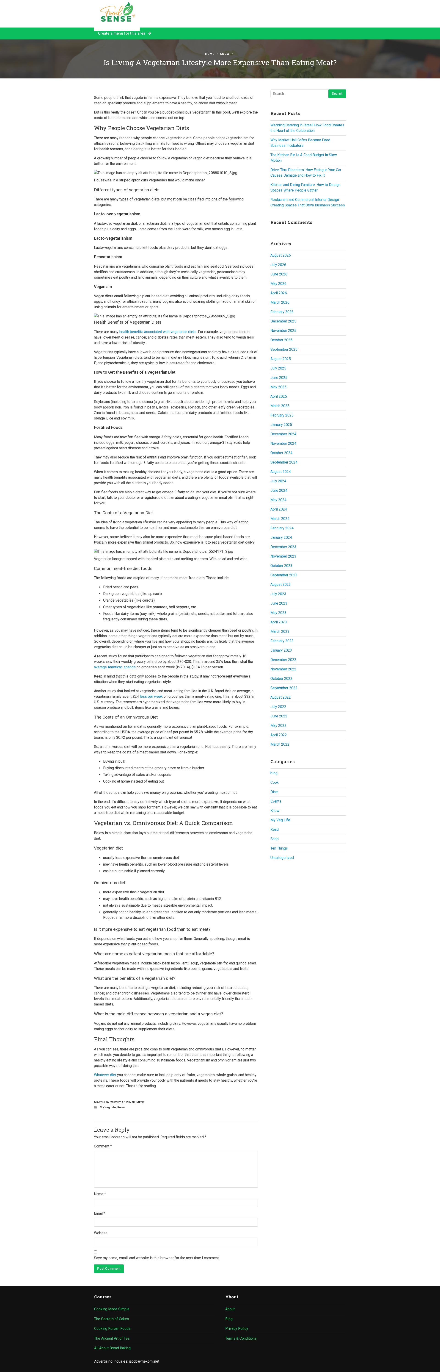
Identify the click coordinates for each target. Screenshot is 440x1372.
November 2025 (283, 330)
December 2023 (283, 547)
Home (209, 54)
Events (275, 801)
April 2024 (278, 509)
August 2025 (280, 359)
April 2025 (278, 396)
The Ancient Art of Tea (111, 1338)
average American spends (115, 667)
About (230, 1309)
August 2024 (280, 471)
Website (100, 1233)
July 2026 (278, 265)
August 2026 (280, 255)
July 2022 (278, 707)
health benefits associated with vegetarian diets (157, 332)
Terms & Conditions (241, 1338)
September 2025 (283, 349)
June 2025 (278, 377)
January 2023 (281, 650)
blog (274, 773)
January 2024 (281, 537)
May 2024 (278, 500)
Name (100, 1194)
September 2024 (283, 462)
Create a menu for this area (122, 33)
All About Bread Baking (112, 1348)
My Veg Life (108, 1107)
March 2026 (279, 302)
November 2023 (283, 556)
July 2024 (278, 481)
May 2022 (278, 725)
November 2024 (283, 443)
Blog (229, 1319)
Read (274, 829)
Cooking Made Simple (111, 1309)
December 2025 (283, 321)
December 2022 (283, 660)
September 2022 (283, 688)
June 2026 (278, 274)
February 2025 (282, 415)
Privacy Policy (236, 1328)
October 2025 (281, 340)
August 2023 (280, 584)
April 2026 (278, 293)
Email (99, 1213)
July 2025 (278, 368)
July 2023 (278, 594)
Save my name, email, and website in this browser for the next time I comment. (157, 1258)
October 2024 (281, 453)
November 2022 (283, 669)
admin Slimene (132, 1102)
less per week (151, 696)
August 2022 (280, 697)
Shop (274, 839)
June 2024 (278, 490)
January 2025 (281, 424)
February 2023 (282, 641)
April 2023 (278, 622)
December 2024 (283, 434)
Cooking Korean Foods (112, 1328)
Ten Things (279, 848)
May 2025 (278, 387)
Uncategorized (282, 857)
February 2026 (282, 312)
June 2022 (278, 716)
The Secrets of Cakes (111, 1319)
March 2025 (279, 406)
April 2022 (278, 735)
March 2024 (279, 519)
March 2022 (279, 744)
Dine (274, 792)
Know (224, 54)
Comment (103, 1146)
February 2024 (282, 528)
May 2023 (278, 613)
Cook (274, 782)
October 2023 (281, 566)
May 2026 (278, 283)
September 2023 (283, 575)
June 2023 (278, 603)
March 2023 (279, 631)
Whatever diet (105, 1075)
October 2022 (281, 678)
